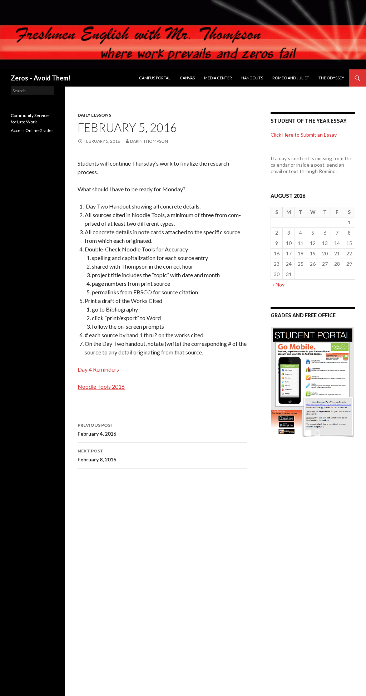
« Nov (278, 284)
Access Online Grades (32, 130)
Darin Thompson (149, 141)
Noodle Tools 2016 (101, 386)
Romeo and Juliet (290, 77)
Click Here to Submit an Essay (304, 135)
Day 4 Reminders (98, 369)
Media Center (218, 77)
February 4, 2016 (97, 429)
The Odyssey (331, 77)
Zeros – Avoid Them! (40, 78)
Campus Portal (154, 77)
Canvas (187, 77)
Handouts (252, 77)
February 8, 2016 (97, 455)
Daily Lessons (94, 115)
